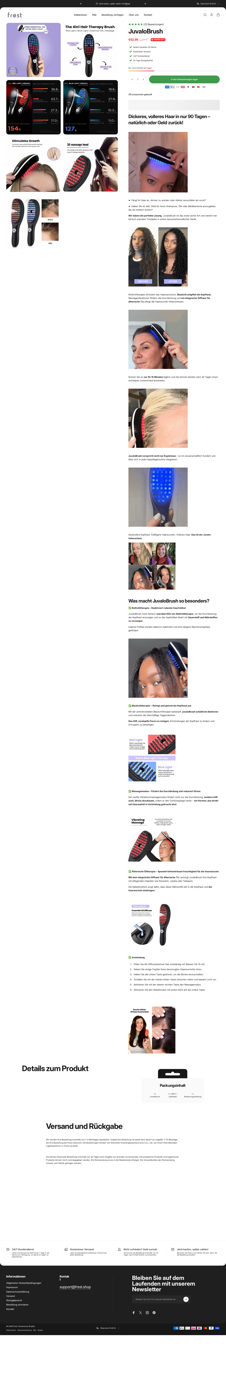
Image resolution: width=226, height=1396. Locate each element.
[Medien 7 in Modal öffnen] (33, 222)
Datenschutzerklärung (17, 1291)
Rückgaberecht (14, 1300)
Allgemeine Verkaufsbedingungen (23, 1283)
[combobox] (208, 3)
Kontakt (10, 1309)
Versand (10, 1296)
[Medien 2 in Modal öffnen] (90, 50)
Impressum (12, 1287)
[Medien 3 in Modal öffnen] (33, 107)
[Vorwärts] (145, 3)
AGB (34, 1330)
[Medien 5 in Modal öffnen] (33, 164)
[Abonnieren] (186, 1299)
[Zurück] (81, 3)
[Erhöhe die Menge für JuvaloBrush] (144, 79)
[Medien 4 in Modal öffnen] (90, 107)
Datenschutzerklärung (24, 1330)
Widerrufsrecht (11, 1330)
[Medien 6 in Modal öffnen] (90, 164)
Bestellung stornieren (17, 1304)
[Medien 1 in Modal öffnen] (33, 50)
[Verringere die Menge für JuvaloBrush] (132, 79)
